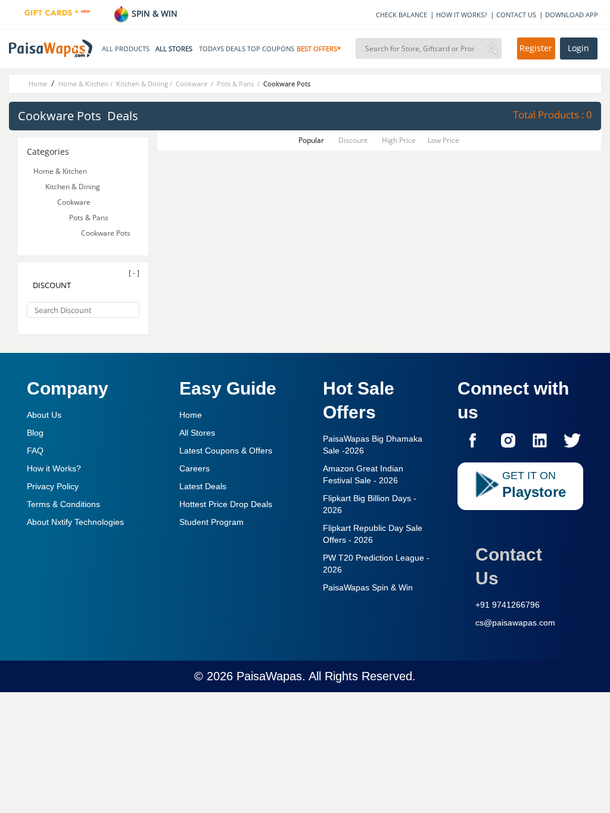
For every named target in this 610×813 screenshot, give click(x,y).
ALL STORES (173, 49)
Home (190, 415)
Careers (194, 468)
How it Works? (54, 468)
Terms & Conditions (63, 504)
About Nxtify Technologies (75, 522)
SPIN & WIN (153, 13)
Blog (35, 432)
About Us (44, 415)
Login (578, 48)
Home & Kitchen (60, 171)
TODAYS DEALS (222, 49)
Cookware (74, 202)
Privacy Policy (53, 486)
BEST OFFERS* (319, 49)
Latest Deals (202, 486)
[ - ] (134, 273)
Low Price (443, 140)
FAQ (35, 450)
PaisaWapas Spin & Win (368, 587)
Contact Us (508, 566)
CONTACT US (516, 14)
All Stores (197, 432)
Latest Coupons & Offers (225, 450)
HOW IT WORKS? (461, 14)
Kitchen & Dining (72, 187)
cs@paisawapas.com (515, 622)
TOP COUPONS (270, 49)
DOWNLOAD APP (571, 14)
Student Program (211, 522)
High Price (399, 140)
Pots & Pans (89, 217)
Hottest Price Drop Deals (225, 504)
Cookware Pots (106, 233)
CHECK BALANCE (401, 14)
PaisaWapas (269, 676)
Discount (353, 140)
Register (535, 48)
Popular (311, 140)
